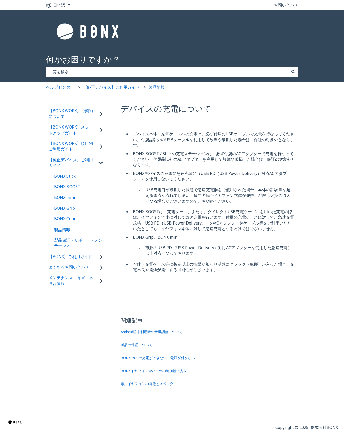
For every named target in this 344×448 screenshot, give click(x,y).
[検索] (293, 71)
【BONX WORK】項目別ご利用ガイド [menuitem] (71, 146)
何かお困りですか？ (83, 59)
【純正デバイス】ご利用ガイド (111, 87)
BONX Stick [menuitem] (65, 176)
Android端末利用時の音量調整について (152, 331)
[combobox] (167, 71)
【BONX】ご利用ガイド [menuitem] (70, 256)
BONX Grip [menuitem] (64, 208)
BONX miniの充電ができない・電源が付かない (158, 357)
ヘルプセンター (60, 87)
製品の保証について (136, 344)
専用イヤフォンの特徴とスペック (147, 383)
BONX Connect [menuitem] (68, 218)
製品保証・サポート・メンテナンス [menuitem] (78, 242)
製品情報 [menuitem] (62, 229)
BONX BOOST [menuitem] (67, 186)
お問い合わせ (286, 5)
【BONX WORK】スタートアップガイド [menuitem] (71, 129)
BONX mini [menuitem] (64, 197)
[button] (101, 111)
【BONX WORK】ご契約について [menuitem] (71, 113)
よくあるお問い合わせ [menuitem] (69, 267)
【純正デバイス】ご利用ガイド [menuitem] (71, 162)
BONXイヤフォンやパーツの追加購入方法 (154, 370)
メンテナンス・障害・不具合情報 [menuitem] (71, 280)
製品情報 (157, 87)
